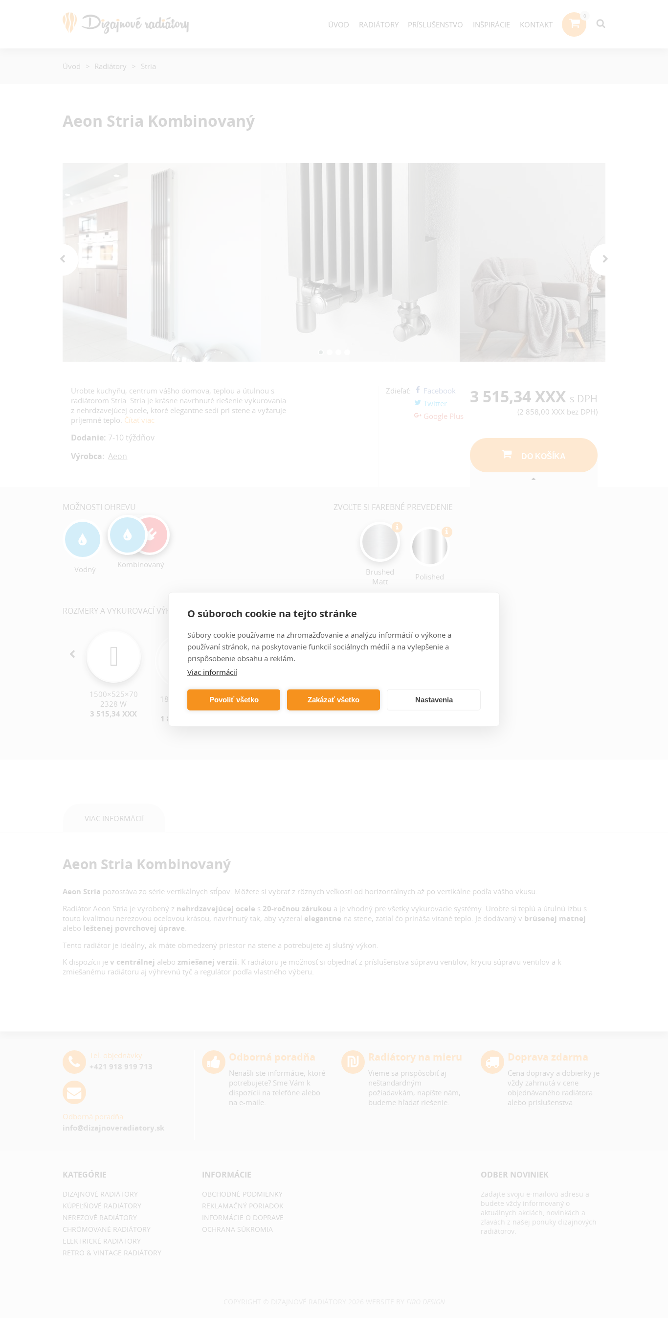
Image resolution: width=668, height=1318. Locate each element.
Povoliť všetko (234, 699)
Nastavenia (434, 699)
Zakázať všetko (333, 699)
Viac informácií (212, 671)
